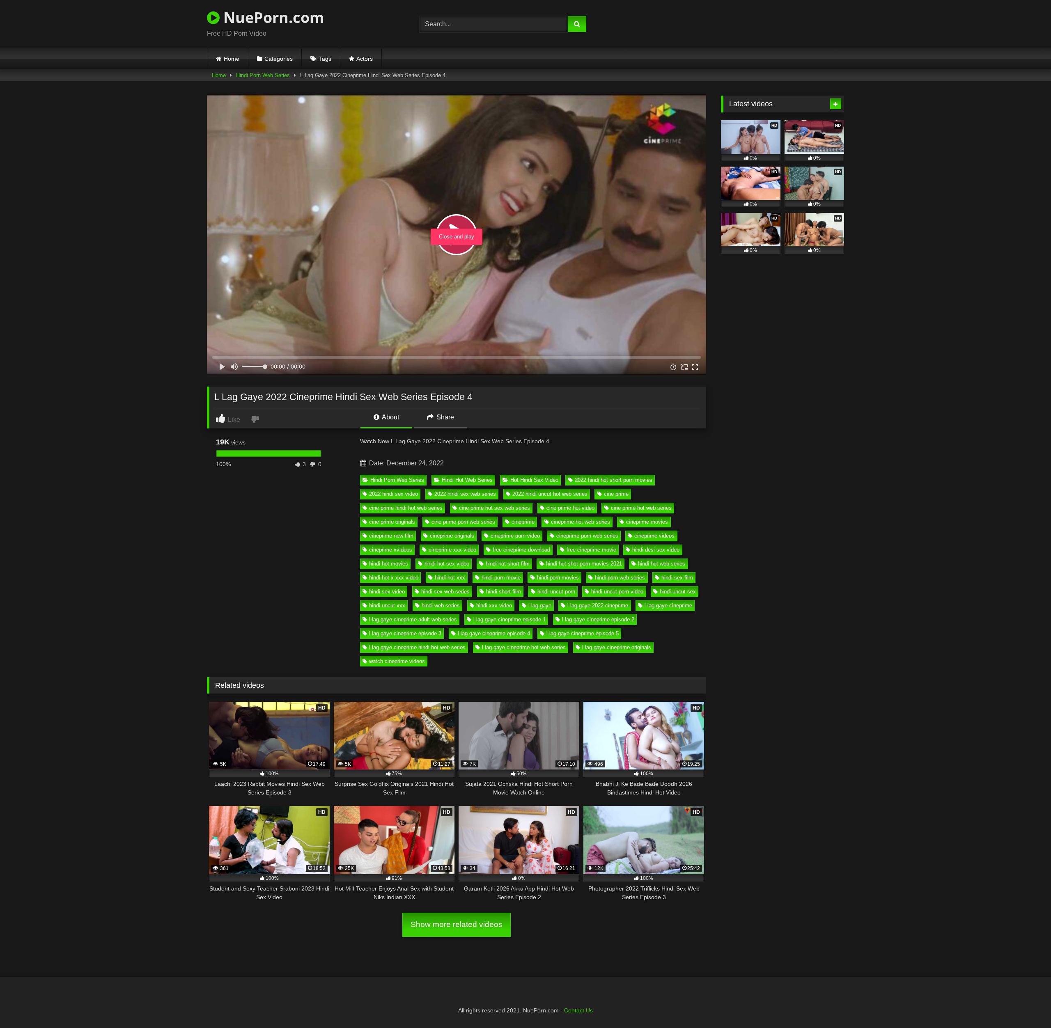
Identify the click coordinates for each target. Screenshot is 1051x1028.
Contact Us (578, 1010)
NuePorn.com (272, 17)
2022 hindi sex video (393, 494)
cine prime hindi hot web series (406, 508)
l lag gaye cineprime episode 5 (582, 633)
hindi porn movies (558, 578)
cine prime (616, 494)
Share (444, 417)
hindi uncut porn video (617, 591)
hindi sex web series (445, 591)
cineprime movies (647, 522)
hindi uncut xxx (387, 605)
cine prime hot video (570, 508)
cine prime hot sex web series (494, 508)
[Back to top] (1026, 1004)
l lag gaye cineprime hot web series (524, 647)
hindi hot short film (508, 564)
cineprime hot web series (580, 522)
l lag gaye (539, 605)
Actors (364, 58)
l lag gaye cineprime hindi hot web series (417, 647)
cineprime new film (391, 536)
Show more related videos (457, 924)
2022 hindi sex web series (465, 494)
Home (231, 58)
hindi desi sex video (655, 550)
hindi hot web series (661, 564)
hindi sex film (677, 578)
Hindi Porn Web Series (263, 75)
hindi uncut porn (556, 591)
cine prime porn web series (463, 522)
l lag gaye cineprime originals (616, 647)
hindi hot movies (388, 564)
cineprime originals (452, 536)
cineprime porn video (515, 536)
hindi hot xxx (450, 578)
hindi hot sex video (447, 564)
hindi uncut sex (678, 591)
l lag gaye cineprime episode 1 (509, 619)
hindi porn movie (501, 578)
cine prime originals (392, 522)
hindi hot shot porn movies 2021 (584, 564)
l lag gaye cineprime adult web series (413, 619)
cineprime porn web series (587, 536)
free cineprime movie (591, 550)
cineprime (523, 522)
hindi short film (503, 591)
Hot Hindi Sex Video (534, 480)
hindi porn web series (620, 578)
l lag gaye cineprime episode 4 (494, 633)
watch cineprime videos (397, 661)
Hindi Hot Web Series (467, 480)
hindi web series (441, 605)
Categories (278, 58)
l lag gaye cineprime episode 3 (405, 633)
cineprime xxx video (452, 550)
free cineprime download (521, 550)
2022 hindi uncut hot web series (549, 494)
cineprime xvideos (390, 550)
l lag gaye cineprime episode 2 (598, 619)
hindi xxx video (494, 605)
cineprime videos (654, 536)
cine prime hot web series (641, 508)
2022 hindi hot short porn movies (613, 480)
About (390, 417)
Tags (325, 58)
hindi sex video (387, 591)
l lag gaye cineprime (668, 605)
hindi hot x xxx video (393, 578)
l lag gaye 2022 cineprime (597, 605)
